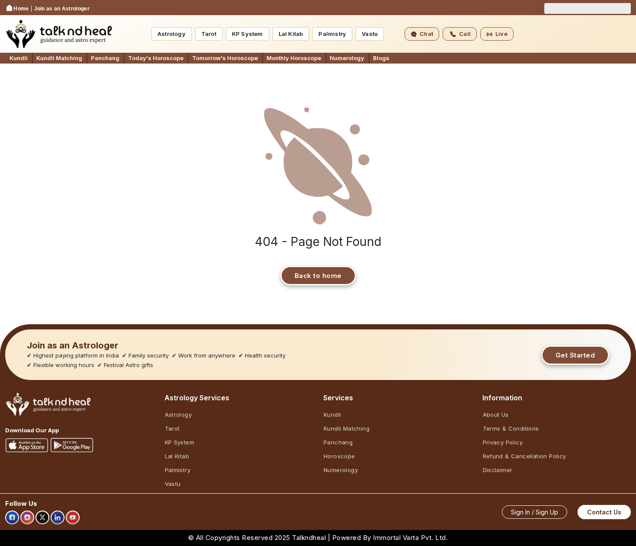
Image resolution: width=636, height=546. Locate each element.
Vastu (370, 33)
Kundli (19, 57)
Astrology (171, 33)
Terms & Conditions (511, 428)
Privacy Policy (503, 442)
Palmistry (332, 33)
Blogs (381, 57)
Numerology (347, 57)
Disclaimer (498, 469)
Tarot (208, 33)
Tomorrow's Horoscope (225, 57)
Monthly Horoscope (294, 57)
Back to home (318, 275)
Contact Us (604, 512)
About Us (496, 414)
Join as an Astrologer (62, 9)
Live (501, 33)
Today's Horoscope (155, 57)
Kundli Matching (59, 57)
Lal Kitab (291, 33)
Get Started (575, 355)
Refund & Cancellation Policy (524, 456)
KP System (247, 33)
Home (21, 9)
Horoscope (339, 456)
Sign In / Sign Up (534, 512)
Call (465, 33)
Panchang (105, 57)
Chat (426, 33)
